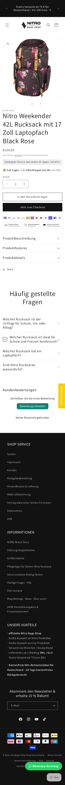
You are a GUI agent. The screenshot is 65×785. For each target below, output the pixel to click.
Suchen (11, 454)
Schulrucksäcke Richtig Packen (25, 574)
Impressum (13, 462)
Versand (18, 155)
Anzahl (6, 176)
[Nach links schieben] (25, 104)
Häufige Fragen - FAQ (19, 582)
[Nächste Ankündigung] (58, 8)
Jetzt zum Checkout (32, 207)
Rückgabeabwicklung (19, 478)
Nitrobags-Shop (17, 755)
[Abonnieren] (54, 705)
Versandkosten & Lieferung (23, 486)
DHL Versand (14, 590)
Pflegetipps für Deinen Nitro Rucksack (29, 566)
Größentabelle (15, 558)
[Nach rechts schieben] (40, 104)
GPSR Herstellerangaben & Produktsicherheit (22, 609)
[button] (7, 25)
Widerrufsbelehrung (19, 494)
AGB (9, 518)
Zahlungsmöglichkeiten (21, 550)
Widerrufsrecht (55, 755)
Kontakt (12, 470)
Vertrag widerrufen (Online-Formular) (29, 502)
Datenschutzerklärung (25, 760)
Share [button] (10, 269)
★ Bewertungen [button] (61, 395)
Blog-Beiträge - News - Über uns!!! (27, 598)
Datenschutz (14, 510)
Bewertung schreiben (32, 406)
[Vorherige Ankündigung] (7, 8)
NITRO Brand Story (18, 542)
